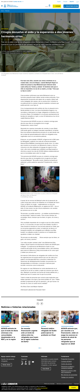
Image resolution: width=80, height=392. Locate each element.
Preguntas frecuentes (67, 359)
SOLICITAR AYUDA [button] (72, 6)
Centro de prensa (66, 364)
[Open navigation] (2, 6)
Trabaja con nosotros (67, 377)
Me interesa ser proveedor (69, 375)
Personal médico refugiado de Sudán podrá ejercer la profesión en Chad (49, 331)
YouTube (33, 362)
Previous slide (22, 178)
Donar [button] (57, 6)
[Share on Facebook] (41, 303)
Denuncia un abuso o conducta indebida (67, 367)
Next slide (57, 178)
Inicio (2, 11)
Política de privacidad (49, 383)
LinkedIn (26, 364)
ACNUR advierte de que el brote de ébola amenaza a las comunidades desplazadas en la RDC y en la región (9, 334)
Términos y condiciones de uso (64, 383)
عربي (77, 1)
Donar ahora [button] (6, 365)
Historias (7, 11)
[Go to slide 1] (39, 348)
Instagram (29, 362)
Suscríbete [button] (46, 369)
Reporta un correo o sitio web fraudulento (68, 371)
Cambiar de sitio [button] (17, 1)
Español (72, 1)
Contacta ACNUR (66, 361)
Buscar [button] (47, 6)
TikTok (22, 364)
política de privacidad (42, 388)
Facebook (26, 362)
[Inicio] (9, 6)
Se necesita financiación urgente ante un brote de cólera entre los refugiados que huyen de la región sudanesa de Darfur (29, 335)
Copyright (76, 383)
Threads (29, 364)
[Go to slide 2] (41, 348)
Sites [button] (49, 6)
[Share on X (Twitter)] (37, 303)
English (59, 1)
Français (65, 1)
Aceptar (73, 387)
